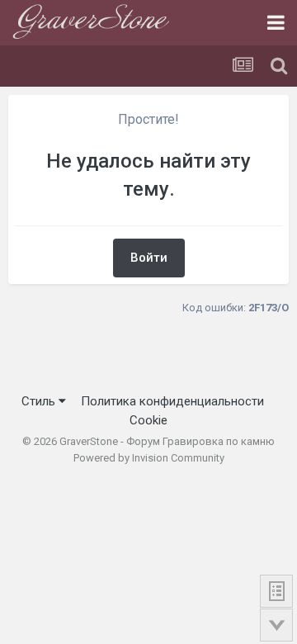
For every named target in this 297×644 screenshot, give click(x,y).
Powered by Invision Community (148, 458)
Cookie (148, 420)
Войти (148, 257)
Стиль (40, 401)
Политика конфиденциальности (172, 401)
